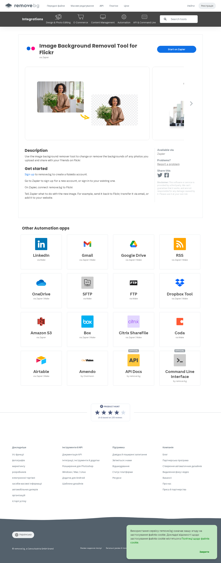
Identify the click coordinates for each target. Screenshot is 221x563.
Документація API (72, 454)
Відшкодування (120, 466)
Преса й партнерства (174, 489)
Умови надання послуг (91, 548)
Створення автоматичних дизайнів (182, 466)
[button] (55, 6)
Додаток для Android (73, 477)
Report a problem (168, 164)
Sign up (29, 174)
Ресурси (116, 477)
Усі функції (18, 454)
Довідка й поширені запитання (129, 454)
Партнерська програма (175, 460)
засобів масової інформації (27, 483)
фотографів (18, 460)
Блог (165, 454)
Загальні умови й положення (120, 548)
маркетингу (18, 466)
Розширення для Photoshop (77, 466)
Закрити (204, 551)
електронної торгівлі (23, 477)
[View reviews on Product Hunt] (110, 412)
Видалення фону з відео (176, 471)
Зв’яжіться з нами (122, 460)
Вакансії (167, 477)
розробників (19, 471)
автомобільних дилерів (25, 489)
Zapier (46, 57)
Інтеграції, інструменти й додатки (80, 460)
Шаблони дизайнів (72, 483)
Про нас (167, 483)
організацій (18, 495)
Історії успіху (19, 501)
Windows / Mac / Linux (74, 471)
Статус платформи (122, 471)
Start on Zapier (176, 49)
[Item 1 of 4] (104, 103)
